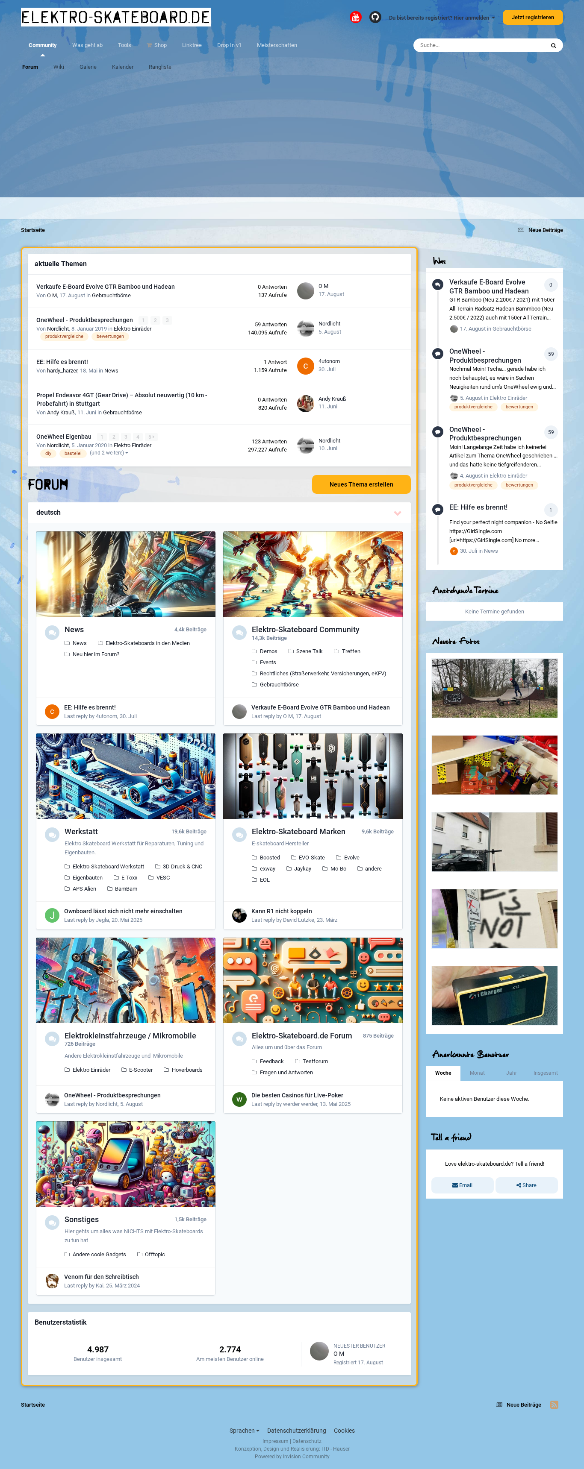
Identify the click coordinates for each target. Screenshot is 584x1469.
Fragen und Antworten (286, 1072)
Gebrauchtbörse (111, 295)
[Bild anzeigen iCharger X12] (494, 996)
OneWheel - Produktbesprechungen (85, 320)
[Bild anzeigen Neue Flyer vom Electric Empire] (494, 765)
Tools (124, 45)
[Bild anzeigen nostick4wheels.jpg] (494, 919)
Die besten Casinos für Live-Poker (297, 1095)
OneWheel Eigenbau (64, 436)
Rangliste (160, 67)
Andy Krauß (61, 412)
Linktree (192, 45)
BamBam (126, 889)
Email (465, 1185)
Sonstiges (82, 1219)
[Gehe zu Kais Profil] (52, 1281)
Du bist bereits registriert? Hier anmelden (440, 18)
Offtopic (155, 1254)
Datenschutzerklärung (296, 1430)
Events (268, 662)
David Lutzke (298, 920)
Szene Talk (309, 651)
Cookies (344, 1430)
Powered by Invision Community (292, 1457)
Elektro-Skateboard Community (306, 629)
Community (43, 45)
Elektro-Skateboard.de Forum (302, 1035)
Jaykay (302, 868)
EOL (265, 880)
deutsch (48, 512)
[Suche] (553, 45)
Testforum (315, 1061)
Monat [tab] (477, 1073)
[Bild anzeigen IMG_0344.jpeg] (494, 688)
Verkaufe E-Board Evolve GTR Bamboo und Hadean (105, 286)
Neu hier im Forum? (96, 654)
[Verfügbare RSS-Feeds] (554, 1405)
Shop (160, 45)
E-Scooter (141, 1070)
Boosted (270, 857)
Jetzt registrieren (533, 17)
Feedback (272, 1061)
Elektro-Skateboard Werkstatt (108, 866)
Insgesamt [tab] (546, 1073)
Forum (30, 67)
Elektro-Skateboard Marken (298, 831)
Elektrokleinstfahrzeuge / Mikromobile (130, 1035)
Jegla (102, 920)
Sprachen (243, 1430)
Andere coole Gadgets (99, 1254)
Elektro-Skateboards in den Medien (148, 643)
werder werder (300, 1104)
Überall (524, 45)
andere (373, 868)
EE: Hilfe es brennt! (62, 361)
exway (267, 868)
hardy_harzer (62, 370)
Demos (268, 651)
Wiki (58, 67)
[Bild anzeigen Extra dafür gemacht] (494, 842)
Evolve (352, 857)
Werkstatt (81, 831)
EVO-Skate (312, 857)
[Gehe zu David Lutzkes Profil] (239, 915)
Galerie (88, 67)
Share (529, 1185)
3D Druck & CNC (182, 866)
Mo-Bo (338, 868)
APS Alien (84, 889)
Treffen (351, 651)
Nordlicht (58, 328)
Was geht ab (87, 45)
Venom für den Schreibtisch (101, 1276)
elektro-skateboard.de (116, 17)
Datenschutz (306, 1441)
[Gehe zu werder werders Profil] (239, 1099)
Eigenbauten (88, 877)
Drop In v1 (229, 45)
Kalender (122, 67)
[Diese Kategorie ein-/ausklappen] (398, 513)
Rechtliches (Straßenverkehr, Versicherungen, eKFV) (323, 673)
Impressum (276, 1441)
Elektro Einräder (132, 328)
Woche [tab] (443, 1073)
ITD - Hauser (335, 1449)
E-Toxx (129, 877)
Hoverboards (187, 1070)
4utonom (329, 361)
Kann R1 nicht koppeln (281, 911)
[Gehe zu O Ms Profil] (305, 290)
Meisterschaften (277, 45)
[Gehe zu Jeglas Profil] (52, 915)
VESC (163, 877)
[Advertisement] (292, 137)
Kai (99, 1285)
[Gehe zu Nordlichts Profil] (305, 328)
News (111, 370)
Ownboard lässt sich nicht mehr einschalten (123, 911)
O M (52, 295)
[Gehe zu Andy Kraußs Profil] (305, 403)
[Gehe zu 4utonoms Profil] (305, 366)
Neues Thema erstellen (361, 484)
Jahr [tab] (511, 1073)
